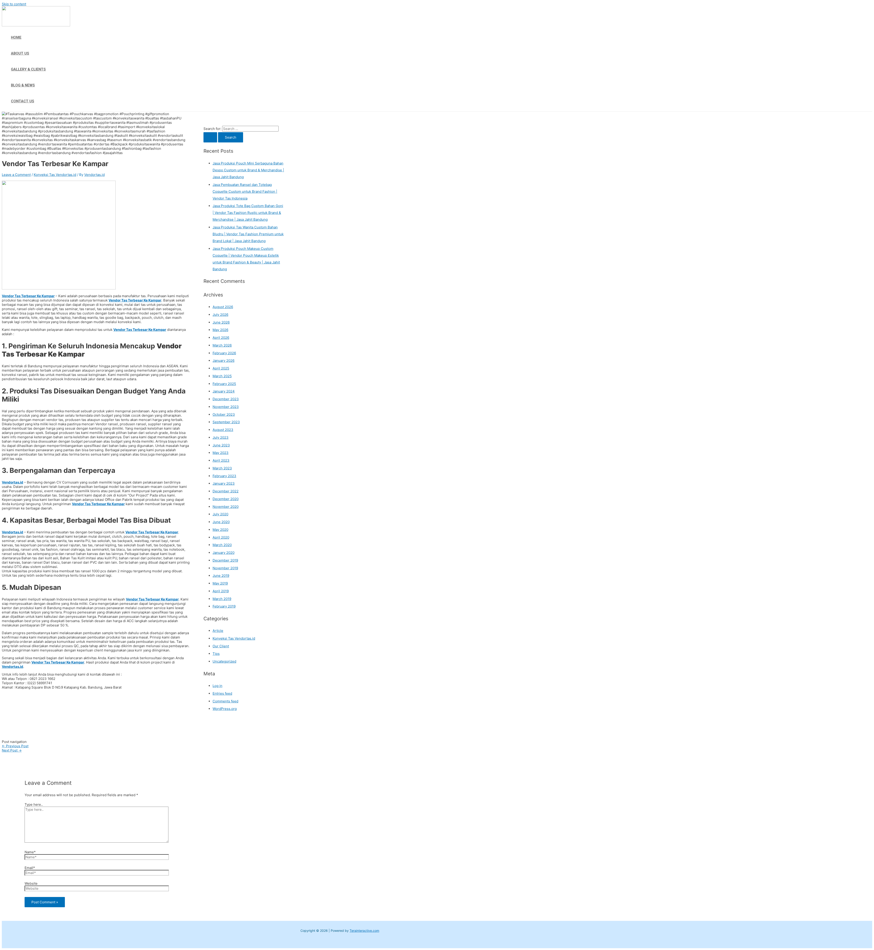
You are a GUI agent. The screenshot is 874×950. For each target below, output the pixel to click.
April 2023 (221, 460)
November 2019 (225, 568)
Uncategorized (224, 661)
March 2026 (222, 345)
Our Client (221, 646)
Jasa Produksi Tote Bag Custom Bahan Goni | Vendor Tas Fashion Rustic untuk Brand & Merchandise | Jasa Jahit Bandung (248, 213)
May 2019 (220, 583)
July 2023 (221, 437)
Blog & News (23, 85)
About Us (20, 53)
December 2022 (226, 491)
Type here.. (34, 804)
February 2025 (224, 384)
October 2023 (224, 414)
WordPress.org (225, 709)
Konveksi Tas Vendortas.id (55, 174)
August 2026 (223, 307)
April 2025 (221, 368)
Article (218, 630)
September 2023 (226, 422)
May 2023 (221, 453)
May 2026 (220, 330)
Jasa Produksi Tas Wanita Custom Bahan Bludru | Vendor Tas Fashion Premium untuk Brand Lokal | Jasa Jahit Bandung (248, 234)
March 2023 (222, 468)
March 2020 (222, 545)
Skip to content (14, 4)
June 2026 (221, 322)
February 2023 (224, 476)
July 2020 (220, 514)
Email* (30, 868)
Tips (216, 653)
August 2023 (223, 430)
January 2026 (223, 360)
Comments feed (225, 701)
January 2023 (224, 483)
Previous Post (15, 746)
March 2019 (222, 599)
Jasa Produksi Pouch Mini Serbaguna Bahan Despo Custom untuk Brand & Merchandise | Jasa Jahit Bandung (248, 170)
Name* (30, 852)
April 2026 (221, 337)
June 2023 (221, 445)
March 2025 (222, 376)
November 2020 (226, 506)
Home (16, 37)
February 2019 (224, 606)
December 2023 (226, 399)
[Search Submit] (210, 137)
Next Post (12, 750)
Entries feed (222, 693)
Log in (217, 686)
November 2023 (226, 407)
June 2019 (221, 575)
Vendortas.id (12, 482)
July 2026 (220, 314)
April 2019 (221, 591)
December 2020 (226, 499)
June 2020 (221, 522)
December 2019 (225, 560)
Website (31, 883)
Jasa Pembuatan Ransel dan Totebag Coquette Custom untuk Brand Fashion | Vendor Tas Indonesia (245, 191)
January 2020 (223, 552)
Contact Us (22, 101)
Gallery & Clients (28, 69)
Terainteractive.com (364, 930)
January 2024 (224, 391)
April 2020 (221, 537)
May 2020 (220, 529)
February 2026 (224, 353)
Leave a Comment (16, 174)
